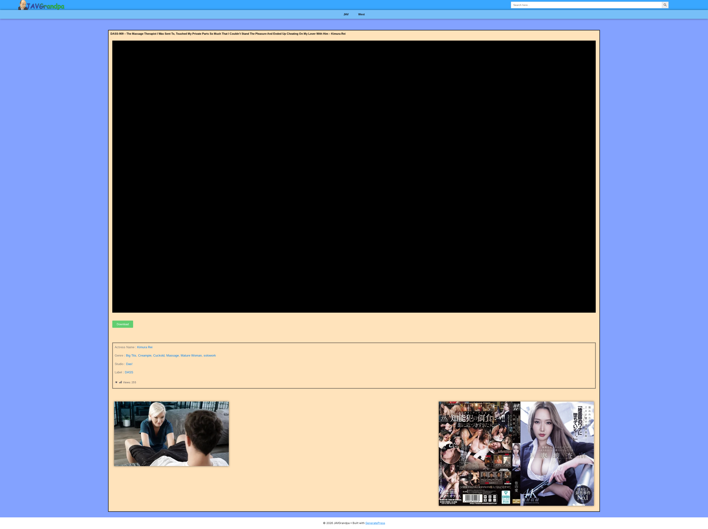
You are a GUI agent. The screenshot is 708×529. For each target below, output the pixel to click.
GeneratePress (375, 523)
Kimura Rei (144, 347)
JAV (346, 14)
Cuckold (158, 355)
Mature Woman (191, 355)
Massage (172, 355)
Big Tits (131, 355)
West (361, 14)
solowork (210, 355)
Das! (129, 364)
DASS (129, 372)
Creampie (144, 355)
